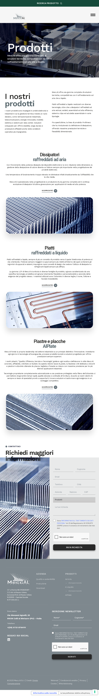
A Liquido (69, 587)
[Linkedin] (8, 639)
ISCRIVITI (72, 657)
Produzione (41, 583)
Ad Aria (68, 579)
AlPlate (68, 595)
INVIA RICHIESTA (74, 547)
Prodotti (71, 574)
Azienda (41, 574)
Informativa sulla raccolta (45, 693)
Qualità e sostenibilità (45, 579)
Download (40, 588)
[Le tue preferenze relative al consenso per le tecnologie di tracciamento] (94, 691)
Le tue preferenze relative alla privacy (75, 693)
